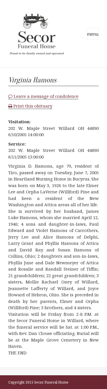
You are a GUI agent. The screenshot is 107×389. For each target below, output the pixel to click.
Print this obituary (32, 106)
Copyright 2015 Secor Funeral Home (38, 382)
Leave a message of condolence (45, 96)
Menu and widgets (93, 34)
